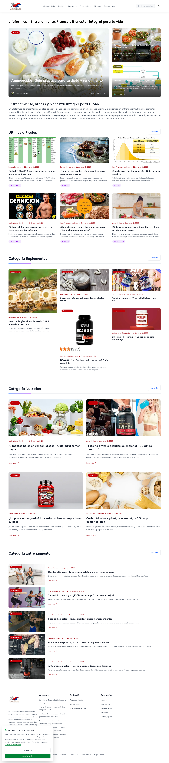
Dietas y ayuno (109, 6)
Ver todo (154, 131)
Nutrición (61, 6)
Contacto (63, 755)
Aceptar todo (28, 756)
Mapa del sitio (99, 755)
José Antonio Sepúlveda (121, 167)
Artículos (44, 695)
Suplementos (72, 6)
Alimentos (97, 6)
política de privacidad (13, 745)
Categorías (106, 695)
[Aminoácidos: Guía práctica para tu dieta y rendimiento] (59, 62)
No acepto (28, 750)
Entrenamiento (85, 6)
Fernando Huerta (15, 167)
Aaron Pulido (117, 223)
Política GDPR (73, 755)
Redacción (75, 695)
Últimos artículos (49, 6)
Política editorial (86, 755)
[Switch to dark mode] (158, 6)
